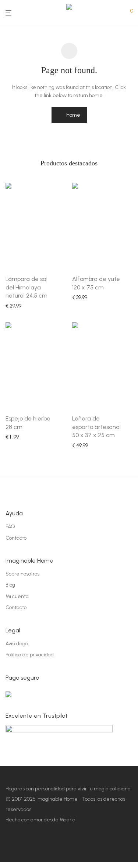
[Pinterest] (36, 845)
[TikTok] (63, 845)
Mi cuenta (17, 596)
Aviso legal (17, 644)
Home (72, 115)
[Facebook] (9, 845)
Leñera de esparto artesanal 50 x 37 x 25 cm (96, 427)
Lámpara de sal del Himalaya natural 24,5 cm (26, 287)
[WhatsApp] (77, 845)
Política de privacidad (30, 655)
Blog (10, 585)
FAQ (10, 526)
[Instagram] (22, 845)
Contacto (16, 538)
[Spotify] (49, 845)
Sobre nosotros (22, 574)
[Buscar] (119, 13)
